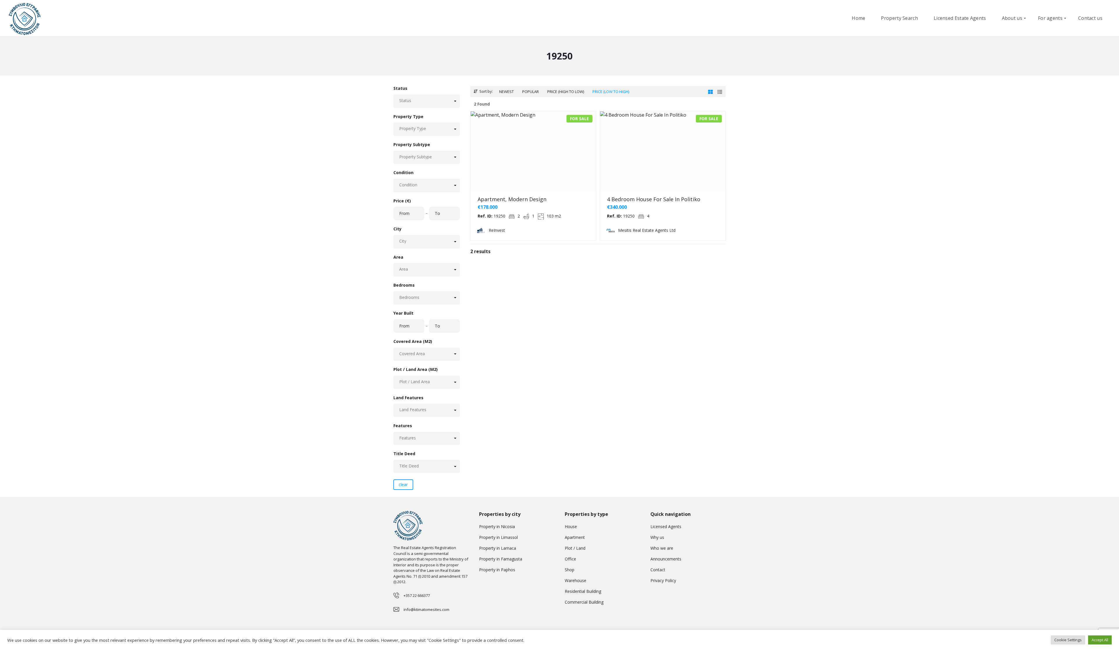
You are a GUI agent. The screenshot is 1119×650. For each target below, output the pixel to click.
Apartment (575, 537)
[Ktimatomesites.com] (25, 18)
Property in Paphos (497, 569)
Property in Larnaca (497, 548)
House (571, 526)
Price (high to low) (565, 91)
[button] (426, 101)
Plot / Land (575, 548)
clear (403, 484)
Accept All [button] (1100, 639)
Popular (530, 91)
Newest (506, 91)
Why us (657, 537)
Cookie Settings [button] (1068, 639)
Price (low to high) (610, 91)
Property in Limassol (498, 537)
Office (570, 559)
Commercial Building (584, 602)
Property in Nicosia (497, 526)
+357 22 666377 (417, 595)
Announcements (665, 559)
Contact (657, 569)
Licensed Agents (665, 526)
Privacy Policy (663, 580)
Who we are (661, 548)
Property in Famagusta (500, 559)
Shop (569, 569)
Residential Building (583, 591)
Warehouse (575, 580)
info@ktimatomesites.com (426, 609)
